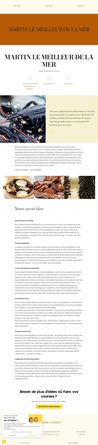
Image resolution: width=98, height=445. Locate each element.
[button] (4, 187)
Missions (49, 6)
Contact (81, 6)
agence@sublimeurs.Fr (49, 432)
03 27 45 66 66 (49, 84)
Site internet (68, 84)
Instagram (81, 432)
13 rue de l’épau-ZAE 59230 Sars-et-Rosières (29, 86)
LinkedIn (81, 434)
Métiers (17, 6)
